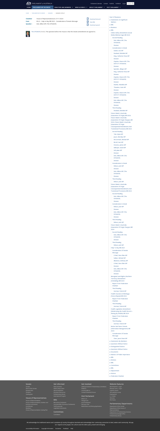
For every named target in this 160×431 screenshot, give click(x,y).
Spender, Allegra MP (120, 69)
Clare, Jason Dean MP (120, 338)
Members (28, 408)
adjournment (115, 371)
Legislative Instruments (60, 408)
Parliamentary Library (59, 394)
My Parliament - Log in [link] (116, 386)
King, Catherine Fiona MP (122, 56)
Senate (28, 386)
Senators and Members (62, 7)
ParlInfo (112, 3)
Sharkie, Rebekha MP (120, 84)
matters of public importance (120, 354)
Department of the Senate (117, 406)
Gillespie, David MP (120, 147)
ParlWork (118, 3)
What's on (84, 399)
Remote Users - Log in (116, 388)
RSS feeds (113, 400)
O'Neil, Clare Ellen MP (120, 255)
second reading (117, 38)
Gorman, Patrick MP (120, 291)
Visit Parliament (113, 7)
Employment (113, 394)
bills (112, 25)
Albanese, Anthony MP (121, 261)
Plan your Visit (85, 404)
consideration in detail (119, 48)
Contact (106, 3)
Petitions (83, 388)
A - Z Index (113, 396)
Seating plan (29, 394)
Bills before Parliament (60, 402)
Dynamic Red (29, 390)
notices (113, 373)
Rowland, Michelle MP (121, 53)
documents (114, 352)
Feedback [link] (66, 428)
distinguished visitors (118, 346)
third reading (116, 108)
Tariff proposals (58, 406)
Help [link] (72, 428)
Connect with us (85, 390)
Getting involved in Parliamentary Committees (93, 386)
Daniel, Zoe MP (118, 51)
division (116, 45)
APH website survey (115, 392)
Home (29, 7)
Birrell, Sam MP (118, 142)
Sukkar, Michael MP (120, 258)
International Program (60, 396)
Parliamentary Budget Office (117, 414)
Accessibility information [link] (32, 428)
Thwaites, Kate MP (120, 87)
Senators (28, 392)
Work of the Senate (31, 388)
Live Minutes (29, 406)
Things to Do (84, 400)
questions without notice (119, 344)
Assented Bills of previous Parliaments (64, 404)
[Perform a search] (132, 3)
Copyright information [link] (47, 428)
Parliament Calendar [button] (96, 3)
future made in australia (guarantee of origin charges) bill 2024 (121, 227)
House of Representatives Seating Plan (37, 410)
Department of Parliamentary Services (120, 412)
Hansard (50, 13)
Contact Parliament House (88, 392)
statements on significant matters (119, 21)
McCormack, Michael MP (121, 139)
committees (115, 365)
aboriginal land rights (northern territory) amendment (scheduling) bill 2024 (121, 278)
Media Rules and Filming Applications (91, 406)
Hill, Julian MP (118, 150)
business (114, 27)
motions (113, 360)
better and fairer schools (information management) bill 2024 (120, 328)
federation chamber (117, 376)
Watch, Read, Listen (59, 388)
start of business (115, 17)
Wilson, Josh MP (119, 166)
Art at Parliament (85, 402)
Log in (124, 3)
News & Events (80, 7)
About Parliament (96, 7)
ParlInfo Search (114, 390)
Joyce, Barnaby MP (120, 137)
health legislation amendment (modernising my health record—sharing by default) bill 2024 (122, 311)
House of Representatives (33, 400)
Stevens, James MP (120, 145)
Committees (57, 414)
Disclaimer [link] (58, 428)
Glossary (112, 398)
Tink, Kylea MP (118, 134)
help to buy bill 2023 (118, 248)
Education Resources (59, 392)
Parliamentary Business (41, 7)
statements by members (119, 341)
